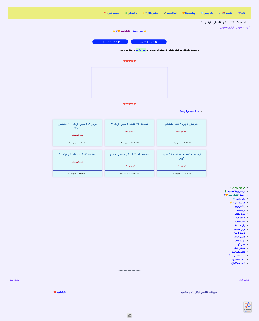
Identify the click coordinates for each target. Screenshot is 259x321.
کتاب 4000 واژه (238, 263)
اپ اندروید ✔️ (170, 13)
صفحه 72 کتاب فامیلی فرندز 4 (129, 124)
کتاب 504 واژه (238, 259)
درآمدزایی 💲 (130, 13)
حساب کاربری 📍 (111, 13)
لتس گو (241, 244)
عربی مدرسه (239, 229)
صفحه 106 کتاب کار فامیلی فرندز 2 (129, 156)
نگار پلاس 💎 (207, 13)
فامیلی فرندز (239, 237)
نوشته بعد (13, 280)
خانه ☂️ (242, 13)
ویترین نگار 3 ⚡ (150, 13)
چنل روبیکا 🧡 (188, 13)
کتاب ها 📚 (227, 13)
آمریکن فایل (239, 248)
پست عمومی (242, 27)
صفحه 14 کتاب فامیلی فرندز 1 (77, 154)
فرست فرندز (239, 233)
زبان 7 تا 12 (240, 225)
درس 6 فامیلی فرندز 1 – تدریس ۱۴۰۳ (77, 126)
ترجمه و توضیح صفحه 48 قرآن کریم (182, 156)
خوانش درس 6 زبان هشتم (181, 124)
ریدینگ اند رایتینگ (236, 256)
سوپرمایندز (240, 240)
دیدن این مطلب (181, 131)
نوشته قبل (245, 280)
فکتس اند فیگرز (238, 252)
